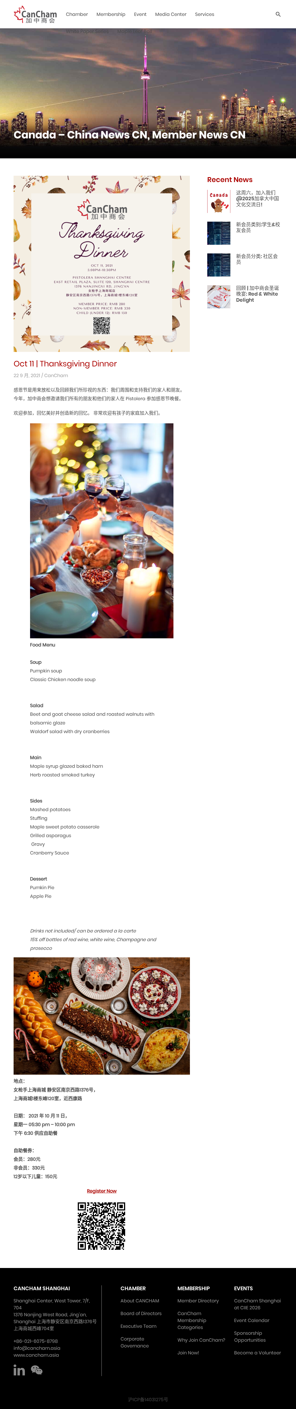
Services (204, 14)
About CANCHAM (140, 1300)
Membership (111, 14)
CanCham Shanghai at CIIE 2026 (257, 1304)
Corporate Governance (135, 1342)
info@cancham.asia (37, 1348)
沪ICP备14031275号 (148, 1399)
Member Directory (198, 1300)
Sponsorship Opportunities (250, 1336)
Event (140, 14)
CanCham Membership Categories (191, 1320)
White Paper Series (87, 31)
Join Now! (188, 1352)
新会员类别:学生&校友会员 (258, 227)
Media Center (170, 14)
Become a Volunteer (257, 1352)
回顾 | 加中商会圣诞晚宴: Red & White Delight (257, 294)
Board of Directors (141, 1313)
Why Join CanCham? (201, 1340)
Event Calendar (251, 1320)
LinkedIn (19, 1370)
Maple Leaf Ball (134, 31)
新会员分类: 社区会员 (257, 259)
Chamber (77, 14)
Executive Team (138, 1326)
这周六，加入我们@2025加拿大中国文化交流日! (257, 198)
